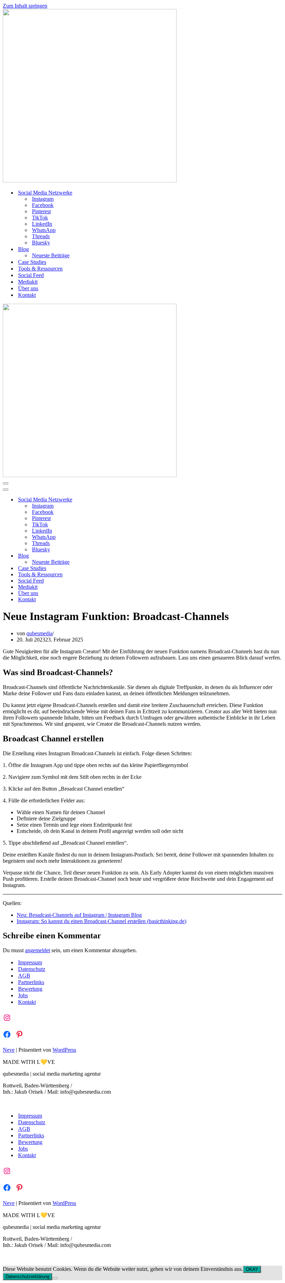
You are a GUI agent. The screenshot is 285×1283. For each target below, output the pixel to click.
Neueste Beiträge (51, 255)
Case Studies (32, 262)
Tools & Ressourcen (40, 269)
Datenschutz (31, 969)
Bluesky (41, 243)
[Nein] (55, 1278)
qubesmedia (39, 633)
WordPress (64, 1050)
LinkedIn (42, 224)
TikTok (40, 218)
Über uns (28, 288)
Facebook (43, 205)
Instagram (43, 199)
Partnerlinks (31, 982)
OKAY (252, 1269)
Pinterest (41, 211)
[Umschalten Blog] (124, 556)
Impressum (30, 962)
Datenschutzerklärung (27, 1276)
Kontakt (27, 295)
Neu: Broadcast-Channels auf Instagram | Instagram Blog (79, 915)
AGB (24, 976)
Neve (9, 1050)
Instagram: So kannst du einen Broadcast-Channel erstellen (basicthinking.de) (101, 921)
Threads (41, 236)
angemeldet (37, 950)
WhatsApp (44, 230)
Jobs (23, 995)
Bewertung (30, 989)
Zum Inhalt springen (25, 6)
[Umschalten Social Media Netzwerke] (124, 500)
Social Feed (31, 275)
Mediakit (28, 282)
